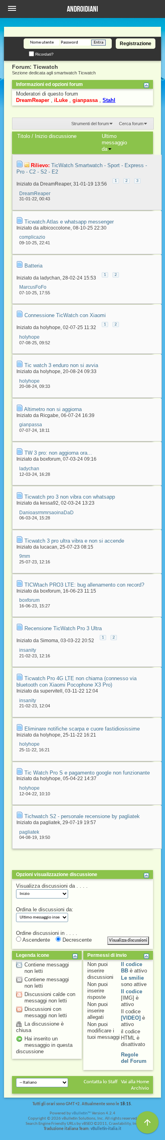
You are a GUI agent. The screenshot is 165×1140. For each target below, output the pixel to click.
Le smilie (132, 978)
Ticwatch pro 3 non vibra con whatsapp (69, 497)
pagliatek (50, 822)
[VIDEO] (131, 1018)
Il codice (131, 991)
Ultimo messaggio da (114, 142)
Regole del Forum (134, 1058)
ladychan (50, 278)
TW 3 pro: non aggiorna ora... (58, 453)
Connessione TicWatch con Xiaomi (65, 315)
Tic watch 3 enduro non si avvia (61, 365)
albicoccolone (55, 228)
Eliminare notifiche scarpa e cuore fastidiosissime (82, 729)
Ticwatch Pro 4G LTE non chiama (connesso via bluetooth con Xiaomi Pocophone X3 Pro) (76, 681)
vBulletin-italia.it (106, 1129)
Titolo (23, 136)
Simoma (49, 640)
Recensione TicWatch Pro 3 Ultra (63, 628)
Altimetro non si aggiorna (53, 409)
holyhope (50, 327)
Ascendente (35, 940)
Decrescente (76, 940)
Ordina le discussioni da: (44, 909)
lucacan (48, 547)
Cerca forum (131, 123)
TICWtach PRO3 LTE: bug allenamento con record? (84, 585)
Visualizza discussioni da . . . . (52, 886)
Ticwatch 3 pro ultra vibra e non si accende (74, 541)
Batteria (33, 266)
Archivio (140, 1088)
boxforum (50, 459)
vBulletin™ (81, 1113)
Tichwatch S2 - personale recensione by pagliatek (82, 816)
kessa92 (49, 503)
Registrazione (135, 43)
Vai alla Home (135, 1081)
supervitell (51, 691)
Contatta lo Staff (101, 1081)
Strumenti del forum (90, 123)
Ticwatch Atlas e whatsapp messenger (69, 222)
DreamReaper (55, 184)
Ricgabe (49, 415)
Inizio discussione (55, 136)
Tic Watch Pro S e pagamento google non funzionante (87, 773)
